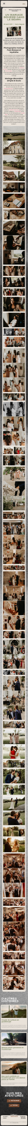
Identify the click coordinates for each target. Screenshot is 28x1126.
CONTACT (5, 1118)
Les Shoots (5, 1116)
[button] (4, 3)
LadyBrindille (17, 111)
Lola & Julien (8, 71)
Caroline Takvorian (14, 110)
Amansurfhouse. (8, 88)
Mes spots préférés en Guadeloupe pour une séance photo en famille (13, 1078)
